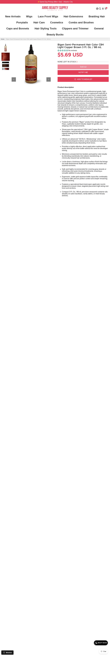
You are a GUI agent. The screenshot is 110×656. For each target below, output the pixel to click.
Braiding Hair (97, 16)
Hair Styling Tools (46, 28)
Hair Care (39, 22)
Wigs (29, 16)
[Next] (48, 79)
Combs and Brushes (81, 22)
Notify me (83, 72)
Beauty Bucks (55, 34)
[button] (63, 50)
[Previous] (14, 79)
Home (2, 39)
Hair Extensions (73, 16)
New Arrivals (13, 16)
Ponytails (22, 22)
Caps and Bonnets (17, 28)
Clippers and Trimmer (75, 28)
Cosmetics (56, 22)
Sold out (83, 67)
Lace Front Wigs (48, 16)
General (99, 28)
